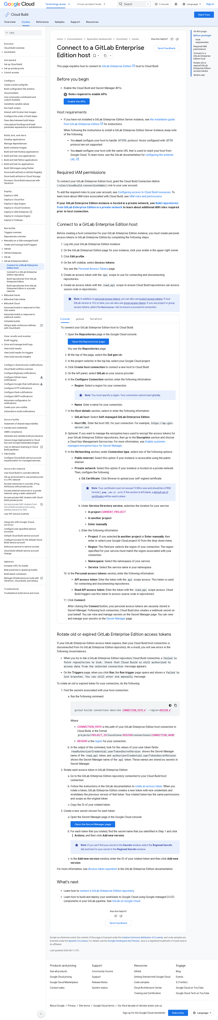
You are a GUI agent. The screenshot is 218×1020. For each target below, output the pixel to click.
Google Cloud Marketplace (64, 982)
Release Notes (99, 982)
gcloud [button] (80, 318)
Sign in (210, 4)
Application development (99, 39)
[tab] (65, 319)
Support (75, 21)
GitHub (137, 971)
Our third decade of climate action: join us (140, 1005)
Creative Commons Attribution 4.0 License (142, 937)
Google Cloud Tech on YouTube (192, 993)
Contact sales (57, 987)
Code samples (141, 982)
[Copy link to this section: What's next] (82, 882)
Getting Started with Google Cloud (152, 976)
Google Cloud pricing (61, 976)
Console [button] (65, 318)
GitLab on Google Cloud (126, 901)
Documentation (74, 39)
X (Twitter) (182, 982)
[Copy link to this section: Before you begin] (92, 80)
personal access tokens (107, 299)
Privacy (72, 1005)
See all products (58, 971)
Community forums (102, 971)
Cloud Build (19, 14)
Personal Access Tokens (93, 268)
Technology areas (55, 4)
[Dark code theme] (170, 705)
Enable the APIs (76, 101)
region (98, 741)
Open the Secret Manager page (93, 824)
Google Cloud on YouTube (190, 987)
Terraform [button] (96, 318)
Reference (42, 21)
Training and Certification (147, 993)
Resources (92, 21)
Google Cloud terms (103, 1005)
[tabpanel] (118, 473)
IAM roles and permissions (145, 196)
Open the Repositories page (88, 341)
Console (164, 4)
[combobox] (134, 4)
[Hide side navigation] (41, 1013)
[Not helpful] (177, 39)
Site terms (84, 1005)
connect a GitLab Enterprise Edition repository (107, 890)
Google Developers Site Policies (123, 941)
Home (60, 39)
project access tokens (151, 299)
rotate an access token (148, 786)
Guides (26, 21)
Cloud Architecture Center (148, 987)
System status (100, 987)
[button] (22, 52)
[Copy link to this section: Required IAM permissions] (109, 173)
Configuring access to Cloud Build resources (144, 192)
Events (179, 976)
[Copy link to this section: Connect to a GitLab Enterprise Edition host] (141, 225)
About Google (57, 1005)
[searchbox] (23, 33)
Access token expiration (102, 869)
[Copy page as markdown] (105, 56)
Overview (9, 21)
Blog (178, 971)
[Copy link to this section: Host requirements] (90, 113)
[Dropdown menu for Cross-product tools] (105, 4)
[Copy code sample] (175, 705)
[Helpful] (172, 39)
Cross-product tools (89, 4)
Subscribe (178, 1012)
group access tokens (135, 303)
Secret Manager (115, 618)
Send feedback (166, 48)
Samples (60, 21)
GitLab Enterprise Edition (116, 66)
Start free (204, 14)
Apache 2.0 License (78, 941)
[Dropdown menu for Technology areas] (70, 4)
